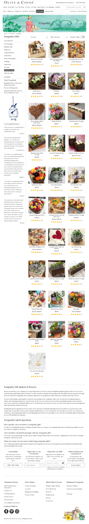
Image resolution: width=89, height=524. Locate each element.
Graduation (7, 55)
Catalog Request (9, 493)
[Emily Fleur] (76, 329)
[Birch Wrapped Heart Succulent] (56, 49)
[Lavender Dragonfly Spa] (56, 143)
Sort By (33, 37)
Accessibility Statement (12, 503)
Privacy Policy (8, 500)
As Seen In (49, 501)
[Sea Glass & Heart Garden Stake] (37, 329)
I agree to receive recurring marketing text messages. (55, 468)
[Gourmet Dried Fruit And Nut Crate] (56, 205)
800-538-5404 (80, 2)
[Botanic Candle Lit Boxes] (76, 143)
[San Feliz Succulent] (56, 299)
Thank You (18, 11)
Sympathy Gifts (9, 70)
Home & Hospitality (10, 58)
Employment (50, 495)
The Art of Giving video (11, 88)
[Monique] (56, 81)
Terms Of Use (8, 497)
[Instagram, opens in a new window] (17, 511)
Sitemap (69, 494)
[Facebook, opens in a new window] (6, 511)
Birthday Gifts (8, 47)
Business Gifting (72, 486)
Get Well (6, 67)
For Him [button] (33, 7)
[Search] (84, 7)
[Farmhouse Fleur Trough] (76, 205)
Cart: (82, 11)
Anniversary (7, 64)
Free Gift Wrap (51, 489)
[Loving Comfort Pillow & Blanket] (56, 237)
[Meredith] (76, 299)
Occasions (11, 33)
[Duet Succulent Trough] (56, 268)
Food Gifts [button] (11, 7)
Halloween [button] (11, 11)
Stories (48, 498)
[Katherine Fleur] (56, 111)
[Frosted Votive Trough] (76, 111)
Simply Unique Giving (53, 486)
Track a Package (30, 486)
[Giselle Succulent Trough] (76, 268)
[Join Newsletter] (41, 465)
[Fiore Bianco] (76, 81)
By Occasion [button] (40, 11)
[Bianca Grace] (37, 81)
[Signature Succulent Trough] (37, 143)
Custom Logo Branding (74, 489)
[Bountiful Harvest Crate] (76, 49)
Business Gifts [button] (49, 11)
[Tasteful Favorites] (37, 299)
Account (73, 11)
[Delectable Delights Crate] (37, 237)
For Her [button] (27, 7)
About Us (49, 492)
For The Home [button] (20, 7)
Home (5, 33)
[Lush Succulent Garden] (37, 268)
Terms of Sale (29, 495)
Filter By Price (55, 37)
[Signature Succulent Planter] (56, 329)
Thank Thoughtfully (10, 80)
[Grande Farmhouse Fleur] (37, 205)
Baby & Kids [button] (40, 7)
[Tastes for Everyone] (37, 49)
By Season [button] (32, 11)
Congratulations (9, 52)
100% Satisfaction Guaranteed (65, 2)
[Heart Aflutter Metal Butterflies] (37, 111)
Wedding (6, 61)
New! (4, 11)
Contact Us (8, 490)
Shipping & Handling (31, 492)
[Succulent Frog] (76, 237)
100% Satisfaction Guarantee (10, 487)
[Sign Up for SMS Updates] (63, 463)
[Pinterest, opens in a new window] (11, 511)
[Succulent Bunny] (56, 175)
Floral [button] (5, 7)
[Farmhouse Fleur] (37, 175)
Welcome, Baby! (8, 73)
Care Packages (8, 44)
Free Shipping (50, 7)
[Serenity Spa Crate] (76, 175)
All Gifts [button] (57, 7)
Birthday (25, 11)
